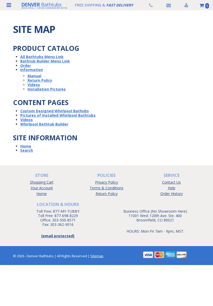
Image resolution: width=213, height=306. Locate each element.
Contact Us (171, 182)
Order (25, 65)
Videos (34, 84)
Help (171, 187)
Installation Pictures (47, 89)
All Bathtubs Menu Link (42, 56)
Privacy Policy (106, 182)
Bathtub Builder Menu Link (45, 61)
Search (26, 150)
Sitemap (96, 256)
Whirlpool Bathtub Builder (44, 124)
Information (31, 69)
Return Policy (40, 80)
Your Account (41, 187)
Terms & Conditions (106, 187)
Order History (171, 193)
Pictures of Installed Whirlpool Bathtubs (58, 115)
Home (25, 146)
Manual (34, 75)
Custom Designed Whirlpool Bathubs (54, 110)
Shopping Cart (42, 182)
